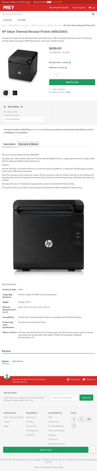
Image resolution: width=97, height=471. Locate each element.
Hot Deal (29, 422)
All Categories (32, 430)
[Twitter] (82, 422)
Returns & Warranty (56, 430)
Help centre (75, 379)
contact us (36, 129)
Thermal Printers (55, 25)
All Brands (30, 435)
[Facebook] (74, 422)
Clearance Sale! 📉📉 (42, 2)
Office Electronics (38, 25)
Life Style (22, 20)
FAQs (50, 417)
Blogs (6, 426)
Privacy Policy (57, 467)
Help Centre (53, 422)
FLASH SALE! (57, 2)
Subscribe (86, 397)
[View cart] (89, 7)
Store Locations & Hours (14, 417)
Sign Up (81, 7)
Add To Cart (72, 82)
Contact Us (53, 439)
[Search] (93, 14)
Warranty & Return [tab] (28, 143)
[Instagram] (74, 428)
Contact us (90, 379)
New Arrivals (31, 426)
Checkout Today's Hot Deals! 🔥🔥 (16, 2)
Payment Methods (55, 426)
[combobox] (48, 13)
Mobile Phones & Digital (18, 25)
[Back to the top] (92, 449)
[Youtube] (89, 422)
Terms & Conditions (42, 467)
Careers (7, 422)
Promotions (30, 417)
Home (3, 25)
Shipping (52, 435)
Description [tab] (9, 143)
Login (74, 7)
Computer (7, 20)
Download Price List (56, 444)
